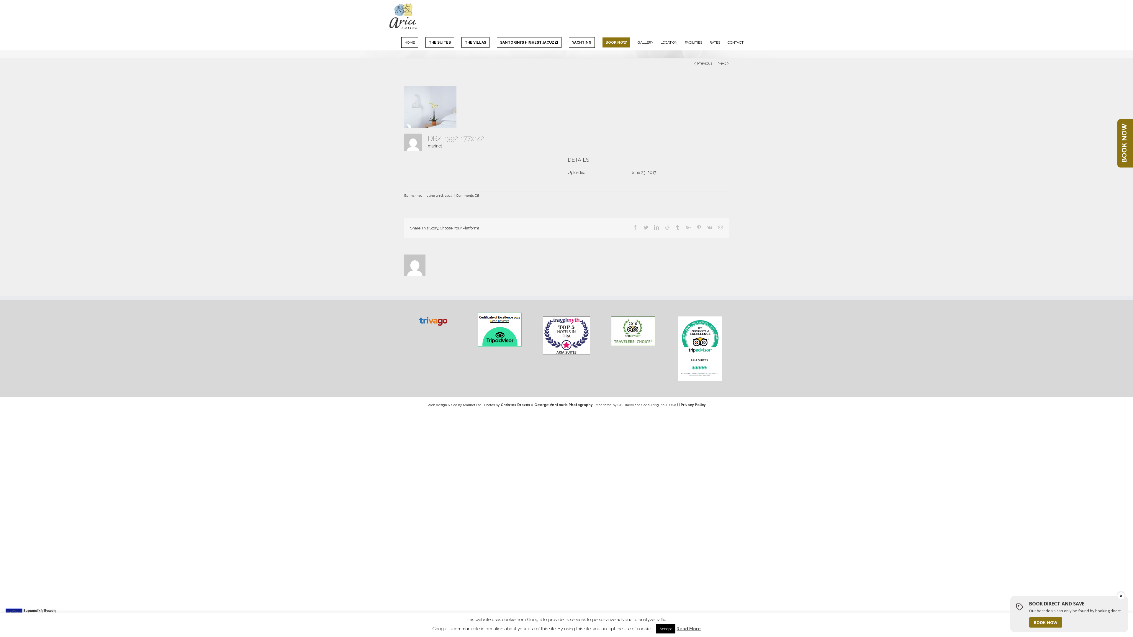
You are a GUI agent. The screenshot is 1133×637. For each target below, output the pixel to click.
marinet (435, 146)
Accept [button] (665, 629)
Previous (704, 63)
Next (722, 63)
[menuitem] (413, 42)
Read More (689, 628)
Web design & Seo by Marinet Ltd (455, 405)
